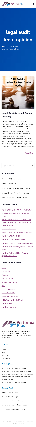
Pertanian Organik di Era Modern (13, 240)
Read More (29, 153)
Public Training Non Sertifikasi (12, 300)
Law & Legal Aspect (9, 289)
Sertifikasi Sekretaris (9, 229)
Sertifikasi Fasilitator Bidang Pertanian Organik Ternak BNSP (15, 254)
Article (4, 268)
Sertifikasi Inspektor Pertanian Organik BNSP (17, 243)
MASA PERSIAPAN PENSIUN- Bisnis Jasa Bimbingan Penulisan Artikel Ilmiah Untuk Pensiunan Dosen (16, 222)
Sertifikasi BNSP (7, 304)
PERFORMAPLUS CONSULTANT (24, 421)
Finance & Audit (7, 279)
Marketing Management (10, 296)
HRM (3, 286)
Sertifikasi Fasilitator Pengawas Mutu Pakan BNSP (17, 248)
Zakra (22, 423)
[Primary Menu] (32, 4)
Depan (4, 349)
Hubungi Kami (6, 358)
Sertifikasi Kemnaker (9, 307)
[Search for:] (18, 165)
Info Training (5, 355)
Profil (3, 352)
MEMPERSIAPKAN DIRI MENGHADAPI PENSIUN (15, 215)
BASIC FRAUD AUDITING (11, 236)
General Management (9, 282)
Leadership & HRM (8, 293)
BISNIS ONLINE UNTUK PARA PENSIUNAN (17, 210)
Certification (6, 271)
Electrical (5, 275)
